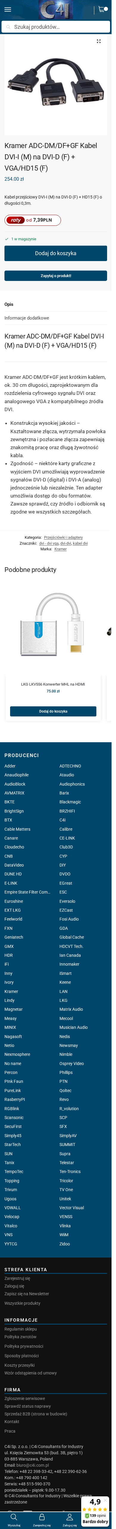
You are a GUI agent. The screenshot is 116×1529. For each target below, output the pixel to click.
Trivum (10, 1189)
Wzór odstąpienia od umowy (30, 1373)
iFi (6, 964)
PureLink (12, 1090)
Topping (11, 1180)
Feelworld (13, 919)
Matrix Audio (71, 1009)
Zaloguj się (14, 1286)
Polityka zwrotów (20, 1336)
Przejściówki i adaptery (63, 537)
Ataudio (66, 775)
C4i (62, 820)
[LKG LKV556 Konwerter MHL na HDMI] (53, 628)
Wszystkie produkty (22, 1303)
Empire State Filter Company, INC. (28, 892)
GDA (63, 928)
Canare (11, 838)
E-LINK (10, 883)
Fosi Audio (69, 919)
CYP (63, 856)
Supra (64, 1153)
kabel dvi (80, 543)
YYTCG (10, 1244)
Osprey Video (71, 1063)
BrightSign (14, 811)
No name (12, 1063)
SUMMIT (67, 1144)
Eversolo (67, 901)
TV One (66, 1189)
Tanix (9, 1162)
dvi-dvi (65, 543)
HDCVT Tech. (71, 946)
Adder (9, 766)
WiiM (63, 1234)
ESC (63, 892)
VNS (8, 1234)
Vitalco (10, 1225)
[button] (103, 10)
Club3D (66, 847)
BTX (8, 820)
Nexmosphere (17, 1054)
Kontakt (11, 1421)
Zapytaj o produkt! (56, 276)
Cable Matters (17, 829)
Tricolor (66, 1180)
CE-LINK (67, 838)
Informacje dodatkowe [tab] (26, 318)
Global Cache (71, 937)
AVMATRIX (14, 793)
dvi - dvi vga (49, 543)
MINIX (10, 1027)
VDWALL (12, 1207)
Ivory (9, 982)
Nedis (64, 1036)
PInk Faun (13, 1081)
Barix (64, 793)
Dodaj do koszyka (55, 253)
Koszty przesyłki (19, 1365)
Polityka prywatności (23, 1346)
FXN (8, 928)
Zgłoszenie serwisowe (24, 1398)
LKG (63, 1000)
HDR (8, 955)
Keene (65, 982)
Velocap (11, 1216)
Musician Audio (73, 1027)
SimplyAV (68, 1135)
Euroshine (13, 901)
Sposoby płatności (21, 1355)
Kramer (60, 549)
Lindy (9, 1000)
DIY (62, 865)
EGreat (65, 883)
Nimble (65, 1054)
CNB (8, 856)
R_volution (69, 1108)
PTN (63, 1081)
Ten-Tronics (70, 1171)
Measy (10, 1018)
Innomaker (69, 964)
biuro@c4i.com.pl (32, 1465)
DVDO (64, 874)
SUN (8, 1153)
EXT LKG (12, 910)
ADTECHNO (70, 766)
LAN (63, 991)
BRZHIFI (67, 811)
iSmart (65, 973)
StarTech (12, 1144)
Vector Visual (71, 1207)
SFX (63, 1126)
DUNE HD (13, 874)
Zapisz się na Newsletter (26, 1293)
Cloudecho (14, 847)
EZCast (66, 910)
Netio (9, 1045)
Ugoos (10, 1198)
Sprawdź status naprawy (27, 1406)
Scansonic (13, 1117)
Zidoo (64, 1244)
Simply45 (12, 1135)
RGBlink (11, 1108)
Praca (9, 1431)
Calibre (65, 829)
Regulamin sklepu (20, 1329)
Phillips (66, 1072)
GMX (9, 946)
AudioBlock (14, 784)
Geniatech (13, 937)
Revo (64, 1099)
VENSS (65, 1216)
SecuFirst (13, 1126)
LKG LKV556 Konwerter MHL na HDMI (53, 684)
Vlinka (65, 1225)
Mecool (66, 1018)
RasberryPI (14, 1099)
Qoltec (65, 1090)
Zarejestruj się (17, 1278)
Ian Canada (70, 955)
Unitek (65, 1198)
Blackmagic (70, 802)
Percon (11, 1072)
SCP (63, 1117)
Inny (8, 973)
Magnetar (13, 1009)
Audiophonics (72, 784)
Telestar (66, 1162)
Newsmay (68, 1045)
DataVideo (14, 865)
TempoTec (13, 1171)
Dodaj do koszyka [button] (53, 711)
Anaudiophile (16, 775)
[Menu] (13, 9)
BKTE (9, 802)
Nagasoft (13, 1036)
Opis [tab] (8, 304)
